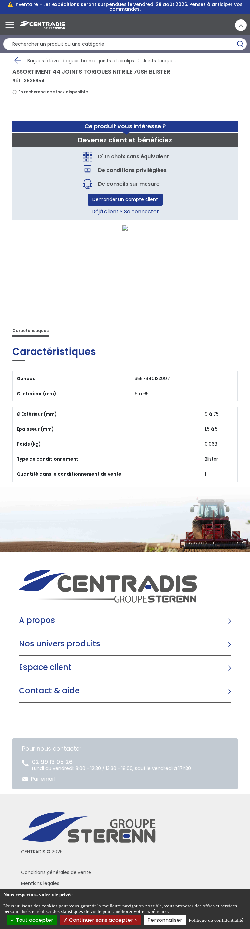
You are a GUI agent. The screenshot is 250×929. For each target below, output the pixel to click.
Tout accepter (34, 920)
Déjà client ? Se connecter (125, 211)
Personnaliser (164, 920)
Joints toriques (159, 60)
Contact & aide (49, 690)
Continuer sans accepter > (102, 920)
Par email (43, 778)
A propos (37, 620)
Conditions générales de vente (56, 872)
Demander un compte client (125, 199)
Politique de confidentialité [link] (216, 920)
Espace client (45, 667)
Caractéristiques (30, 330)
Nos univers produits (59, 643)
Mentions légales (40, 883)
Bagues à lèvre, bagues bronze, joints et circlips (80, 60)
